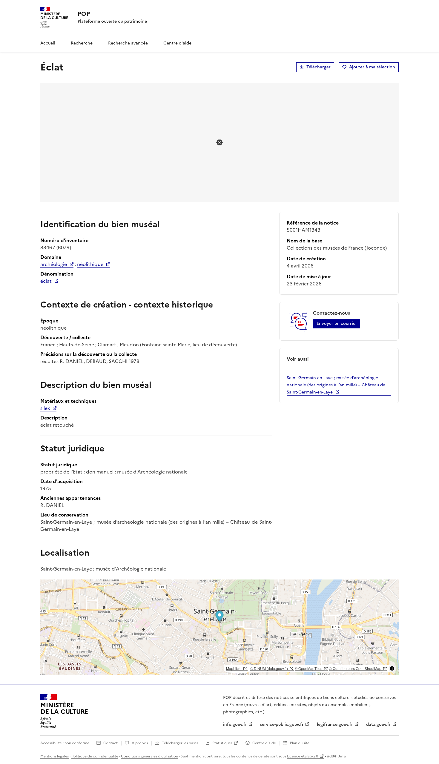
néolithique (90, 264)
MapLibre (234, 668)
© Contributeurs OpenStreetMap (355, 668)
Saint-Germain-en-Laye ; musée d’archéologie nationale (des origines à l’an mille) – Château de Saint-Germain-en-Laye (336, 385)
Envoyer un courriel (337, 323)
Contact (110, 743)
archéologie (53, 264)
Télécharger (318, 67)
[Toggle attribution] (392, 668)
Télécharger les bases (180, 743)
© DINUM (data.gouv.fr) (269, 668)
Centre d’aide (264, 743)
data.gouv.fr (378, 724)
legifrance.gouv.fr (335, 724)
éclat (46, 281)
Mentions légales (54, 756)
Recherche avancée (128, 43)
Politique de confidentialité (94, 756)
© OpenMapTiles (308, 668)
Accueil (47, 43)
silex (45, 408)
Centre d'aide (177, 43)
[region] (219, 627)
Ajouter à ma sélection (372, 67)
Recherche (82, 43)
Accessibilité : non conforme (64, 743)
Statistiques (222, 743)
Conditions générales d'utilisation (149, 756)
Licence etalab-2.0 (302, 756)
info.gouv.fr (235, 724)
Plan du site (299, 743)
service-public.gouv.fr (282, 724)
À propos (140, 743)
